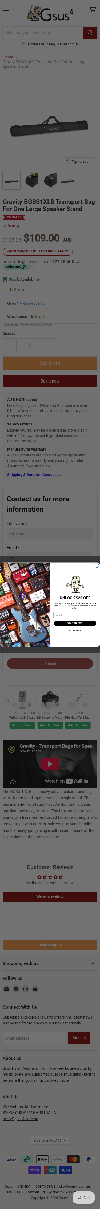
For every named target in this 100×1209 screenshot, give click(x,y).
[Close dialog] (97, 565)
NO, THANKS (75, 631)
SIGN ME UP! (75, 623)
